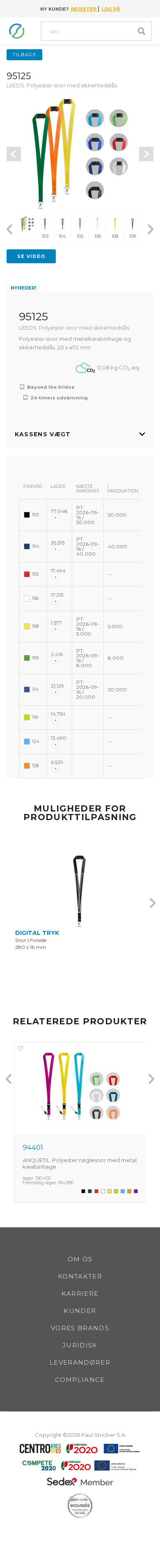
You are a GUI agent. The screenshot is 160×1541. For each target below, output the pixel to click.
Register (84, 9)
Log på (110, 9)
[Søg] (143, 31)
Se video (31, 256)
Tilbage (24, 54)
